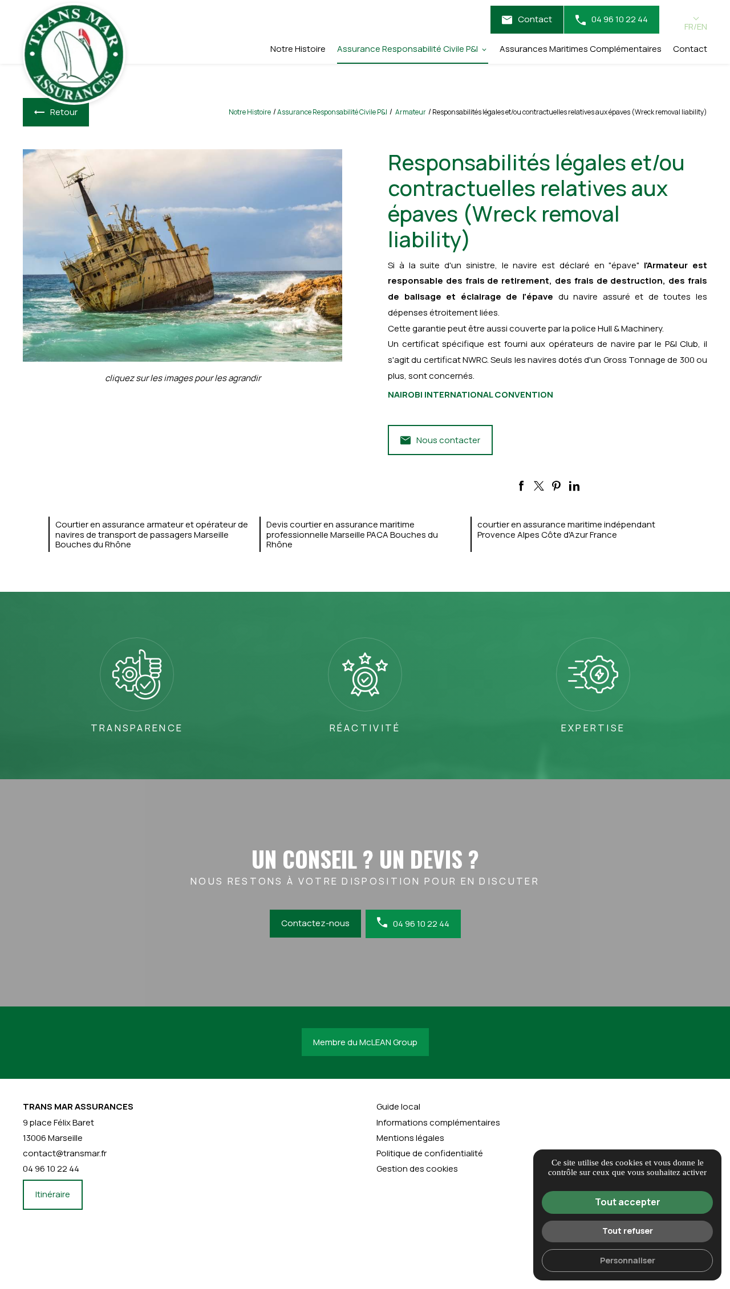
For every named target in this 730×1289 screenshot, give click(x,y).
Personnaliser (627, 1260)
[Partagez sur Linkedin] (574, 486)
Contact (535, 19)
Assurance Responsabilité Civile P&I (407, 49)
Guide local (398, 1106)
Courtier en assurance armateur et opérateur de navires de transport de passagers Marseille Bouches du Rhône (151, 534)
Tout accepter (627, 1202)
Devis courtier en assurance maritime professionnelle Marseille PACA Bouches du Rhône (352, 534)
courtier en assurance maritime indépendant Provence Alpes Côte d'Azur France (566, 529)
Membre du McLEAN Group (365, 1042)
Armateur (411, 112)
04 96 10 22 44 (619, 19)
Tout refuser (627, 1230)
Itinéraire (52, 1194)
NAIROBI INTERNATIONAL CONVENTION (470, 394)
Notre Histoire (298, 49)
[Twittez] (539, 486)
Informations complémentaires (438, 1122)
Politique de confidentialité (429, 1153)
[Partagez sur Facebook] (521, 486)
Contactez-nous (315, 923)
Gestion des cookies (417, 1169)
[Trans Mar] (74, 54)
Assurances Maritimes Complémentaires (581, 49)
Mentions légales (410, 1138)
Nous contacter (448, 440)
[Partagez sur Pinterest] (557, 486)
